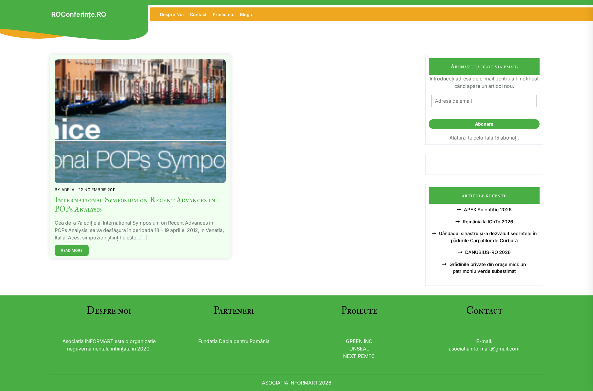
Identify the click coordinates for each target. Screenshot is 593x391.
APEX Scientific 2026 (487, 210)
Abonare (484, 124)
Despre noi (172, 14)
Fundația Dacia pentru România (234, 341)
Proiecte (221, 14)
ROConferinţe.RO (78, 14)
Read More (71, 250)
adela (67, 189)
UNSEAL (359, 349)
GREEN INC (359, 341)
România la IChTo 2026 (488, 222)
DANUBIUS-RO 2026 (488, 252)
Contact (198, 14)
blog (245, 14)
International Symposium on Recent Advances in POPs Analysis (135, 204)
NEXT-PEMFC (359, 356)
